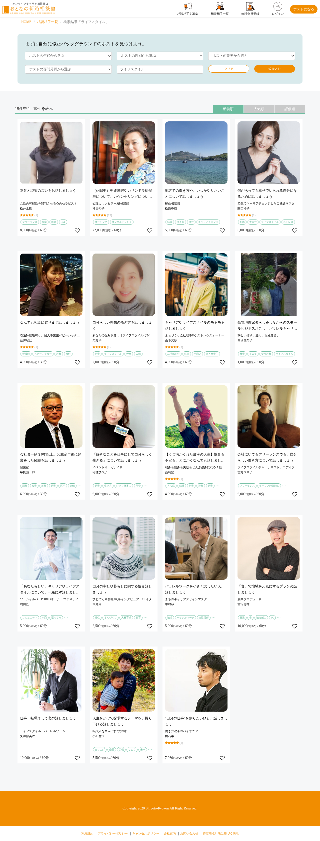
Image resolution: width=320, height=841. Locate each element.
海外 (53, 222)
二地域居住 (173, 353)
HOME (26, 22)
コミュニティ (29, 617)
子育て (253, 353)
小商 (44, 617)
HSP (63, 222)
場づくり (56, 617)
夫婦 (138, 353)
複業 (44, 222)
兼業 (43, 485)
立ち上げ (100, 749)
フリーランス (29, 222)
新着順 (228, 109)
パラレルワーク (185, 617)
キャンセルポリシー (145, 833)
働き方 (180, 222)
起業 (58, 353)
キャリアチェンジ (208, 222)
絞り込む (274, 69)
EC (272, 617)
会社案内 (170, 833)
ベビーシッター (43, 353)
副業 (97, 353)
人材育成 (126, 617)
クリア (228, 69)
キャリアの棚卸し (269, 485)
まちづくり (110, 617)
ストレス (288, 222)
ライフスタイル (270, 222)
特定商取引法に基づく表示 (221, 833)
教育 (138, 617)
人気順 (259, 109)
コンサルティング (122, 222)
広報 (121, 749)
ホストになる (303, 9)
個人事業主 (212, 353)
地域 (169, 617)
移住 (191, 222)
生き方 (253, 222)
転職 (169, 222)
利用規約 (87, 833)
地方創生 (261, 617)
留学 (138, 485)
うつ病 (171, 485)
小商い (197, 353)
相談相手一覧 (47, 22)
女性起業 (266, 353)
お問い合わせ (189, 833)
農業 (242, 353)
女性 (68, 353)
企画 (111, 749)
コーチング (101, 222)
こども (132, 749)
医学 (62, 485)
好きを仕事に (123, 485)
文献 (72, 485)
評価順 (289, 109)
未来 (142, 749)
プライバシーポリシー (113, 833)
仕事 (128, 353)
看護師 (26, 353)
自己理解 (204, 617)
